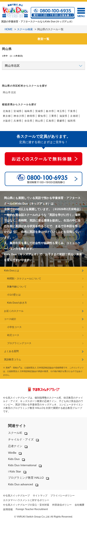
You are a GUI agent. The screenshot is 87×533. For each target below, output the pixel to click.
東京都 (7, 116)
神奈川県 (19, 116)
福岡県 (72, 120)
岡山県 (39, 120)
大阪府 (7, 120)
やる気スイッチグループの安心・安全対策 (26, 504)
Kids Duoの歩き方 (17, 302)
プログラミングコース (19, 343)
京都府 (74, 116)
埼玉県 (61, 111)
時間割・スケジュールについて (24, 278)
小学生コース (14, 327)
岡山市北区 (9, 92)
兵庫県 (18, 120)
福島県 (28, 111)
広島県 (50, 120)
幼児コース (13, 335)
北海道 (7, 111)
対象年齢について (17, 286)
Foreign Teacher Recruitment (32, 509)
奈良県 (28, 120)
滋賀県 (63, 116)
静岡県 (31, 116)
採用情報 (8, 509)
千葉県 (72, 111)
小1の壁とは (14, 294)
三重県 (53, 116)
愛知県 (42, 116)
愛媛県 (61, 120)
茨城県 (39, 111)
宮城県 (18, 111)
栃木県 (50, 111)
